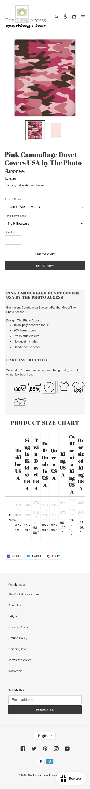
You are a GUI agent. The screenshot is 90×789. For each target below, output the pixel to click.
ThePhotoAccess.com (23, 594)
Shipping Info (17, 649)
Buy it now (45, 265)
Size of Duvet (13, 199)
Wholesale (15, 671)
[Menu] (82, 16)
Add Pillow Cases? (16, 215)
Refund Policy (17, 638)
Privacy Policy (18, 627)
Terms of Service (20, 660)
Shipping (10, 185)
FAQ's (12, 616)
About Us (14, 605)
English (43, 736)
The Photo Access (38, 775)
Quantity (10, 232)
